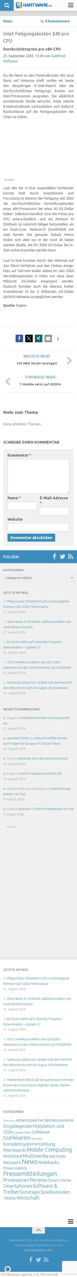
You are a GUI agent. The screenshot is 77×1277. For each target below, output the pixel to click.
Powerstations (15, 1168)
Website (15, 519)
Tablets (9, 1198)
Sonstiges (30, 1192)
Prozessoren (16, 1179)
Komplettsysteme (20, 1143)
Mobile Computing (49, 1149)
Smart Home (59, 1180)
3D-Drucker (9, 1120)
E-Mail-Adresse (54, 500)
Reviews (38, 1179)
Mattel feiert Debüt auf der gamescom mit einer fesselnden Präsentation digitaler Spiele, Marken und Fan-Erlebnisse (38, 1085)
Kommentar (19, 455)
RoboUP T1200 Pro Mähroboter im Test (46, 809)
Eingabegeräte (17, 1126)
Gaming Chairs (22, 1132)
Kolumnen (37, 1138)
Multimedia (35, 1156)
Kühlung (47, 1143)
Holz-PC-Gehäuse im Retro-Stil (40, 773)
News (7, 21)
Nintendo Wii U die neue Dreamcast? (43, 758)
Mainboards (14, 1150)
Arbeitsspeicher (30, 1120)
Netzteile (57, 1156)
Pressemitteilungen (30, 1173)
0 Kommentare (57, 21)
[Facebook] (54, 556)
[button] (19, 338)
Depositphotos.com (38, 1250)
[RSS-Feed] (70, 556)
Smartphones (17, 1186)
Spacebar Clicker (18, 738)
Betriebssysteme (59, 1120)
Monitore (12, 1156)
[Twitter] (62, 556)
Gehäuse (41, 1131)
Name (14, 498)
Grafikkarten (17, 1137)
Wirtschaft (28, 1197)
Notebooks (48, 1162)
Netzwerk (12, 1162)
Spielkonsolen (55, 1192)
